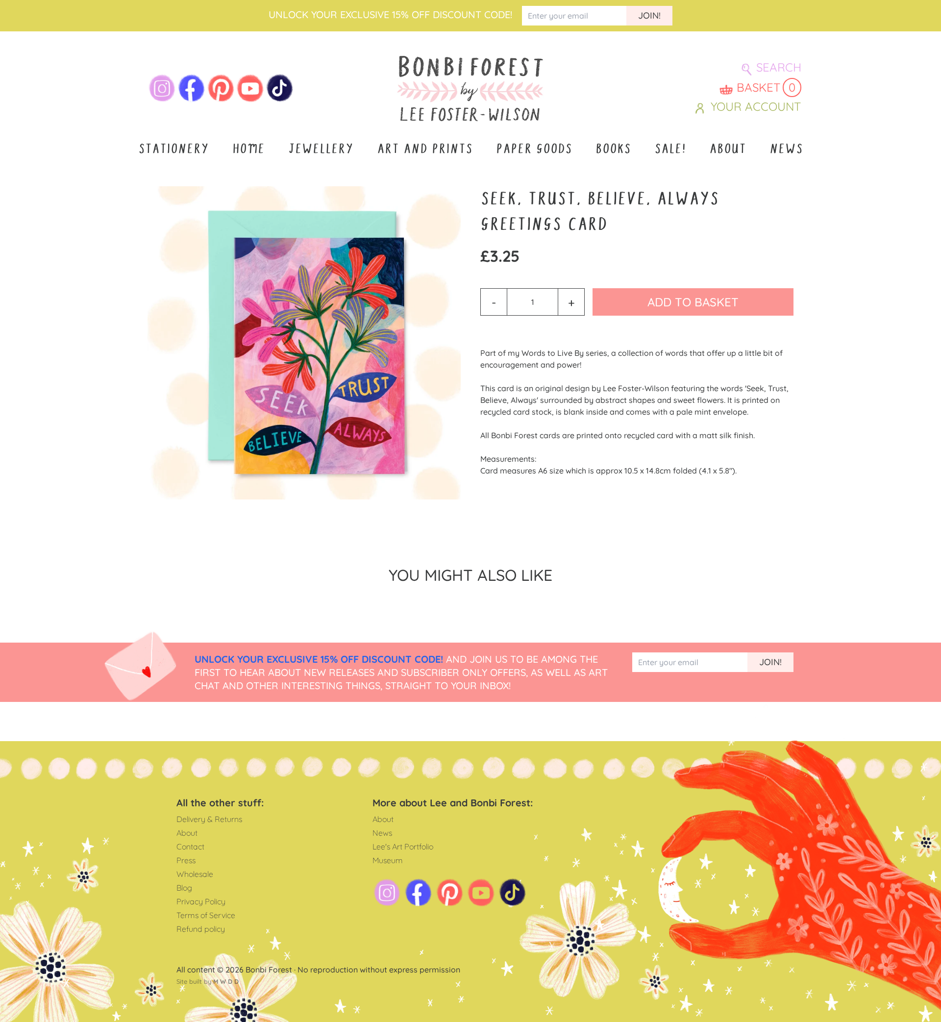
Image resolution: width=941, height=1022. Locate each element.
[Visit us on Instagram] (162, 88)
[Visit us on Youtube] (250, 88)
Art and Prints (424, 149)
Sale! (670, 149)
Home (248, 149)
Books (613, 149)
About (727, 149)
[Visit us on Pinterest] (221, 88)
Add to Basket (693, 302)
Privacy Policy (200, 901)
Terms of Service (205, 915)
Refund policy (200, 929)
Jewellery (320, 149)
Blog (184, 888)
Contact (190, 846)
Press (186, 860)
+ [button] (571, 302)
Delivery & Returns (209, 819)
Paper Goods (534, 149)
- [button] (494, 302)
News (786, 149)
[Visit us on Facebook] (191, 88)
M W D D (226, 981)
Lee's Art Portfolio (402, 846)
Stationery (173, 149)
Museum (387, 860)
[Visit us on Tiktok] (280, 88)
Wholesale (194, 874)
